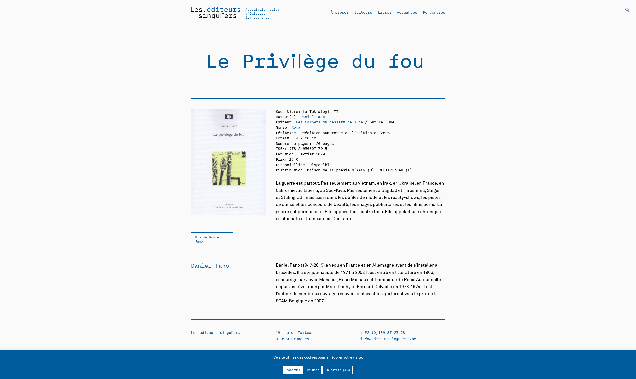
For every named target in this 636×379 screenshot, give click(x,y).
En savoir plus (337, 369)
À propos (340, 12)
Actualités (407, 12)
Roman (297, 127)
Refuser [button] (313, 369)
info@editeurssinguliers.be (388, 338)
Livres (384, 12)
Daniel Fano (312, 116)
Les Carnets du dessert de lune (329, 121)
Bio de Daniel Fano (208, 239)
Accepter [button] (293, 369)
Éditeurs (363, 12)
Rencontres (434, 12)
